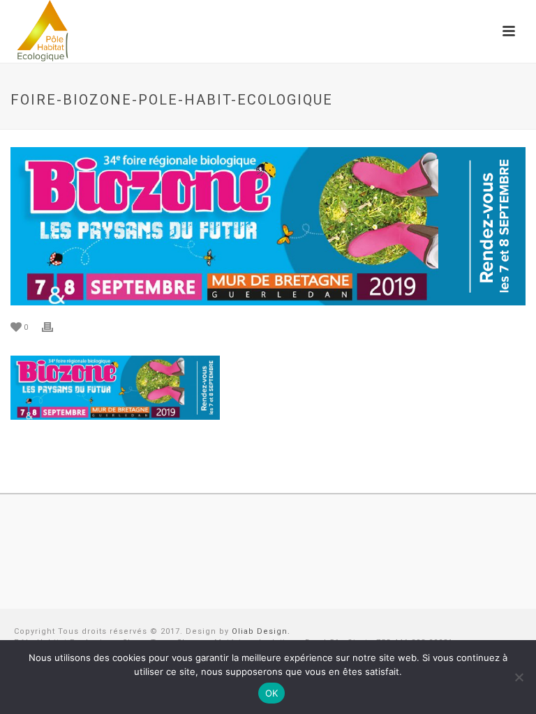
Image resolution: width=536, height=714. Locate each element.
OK (271, 693)
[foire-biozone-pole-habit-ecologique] (268, 226)
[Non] (519, 677)
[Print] (54, 327)
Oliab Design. (261, 631)
